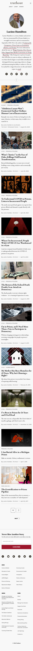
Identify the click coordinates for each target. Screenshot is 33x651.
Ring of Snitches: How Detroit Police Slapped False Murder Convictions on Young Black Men (16, 52)
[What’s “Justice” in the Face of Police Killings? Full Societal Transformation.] (16, 140)
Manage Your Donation (23, 603)
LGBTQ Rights (5, 578)
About (19, 596)
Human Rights (10, 367)
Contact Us (20, 634)
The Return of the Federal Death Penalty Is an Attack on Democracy (15, 287)
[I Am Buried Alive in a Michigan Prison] (16, 438)
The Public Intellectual (7, 616)
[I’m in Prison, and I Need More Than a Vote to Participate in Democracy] (16, 312)
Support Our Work (22, 606)
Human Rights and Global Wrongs (7, 608)
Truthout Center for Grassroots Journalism (23, 626)
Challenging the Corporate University (8, 626)
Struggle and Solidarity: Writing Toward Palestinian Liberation (8, 597)
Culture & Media (5, 568)
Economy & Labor (20, 568)
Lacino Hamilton (7, 125)
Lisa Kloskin (17, 125)
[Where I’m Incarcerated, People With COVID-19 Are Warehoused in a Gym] (16, 226)
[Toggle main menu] (31, 3)
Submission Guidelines (23, 613)
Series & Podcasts (6, 588)
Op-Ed (3, 151)
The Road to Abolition (7, 612)
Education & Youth (6, 571)
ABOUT (11, 6)
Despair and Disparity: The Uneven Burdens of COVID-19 (8, 603)
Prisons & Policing (13, 105)
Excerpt (3, 105)
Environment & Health (21, 571)
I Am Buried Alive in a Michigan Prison (15, 453)
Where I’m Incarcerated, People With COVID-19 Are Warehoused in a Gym (16, 243)
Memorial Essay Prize (22, 623)
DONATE (21, 6)
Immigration (19, 574)
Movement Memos (6, 619)
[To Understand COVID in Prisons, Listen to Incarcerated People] (16, 184)
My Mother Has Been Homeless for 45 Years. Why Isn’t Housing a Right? (16, 373)
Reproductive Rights (6, 584)
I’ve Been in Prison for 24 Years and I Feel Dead (14, 414)
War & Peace (19, 584)
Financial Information (22, 616)
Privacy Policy (21, 619)
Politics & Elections (20, 578)
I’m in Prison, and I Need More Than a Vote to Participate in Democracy (14, 329)
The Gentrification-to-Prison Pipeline (14, 490)
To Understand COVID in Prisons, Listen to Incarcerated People (16, 200)
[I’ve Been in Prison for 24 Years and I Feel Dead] (16, 398)
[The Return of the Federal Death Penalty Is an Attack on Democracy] (16, 270)
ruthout (15, 171)
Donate (19, 599)
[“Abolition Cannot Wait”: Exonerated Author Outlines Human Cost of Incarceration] (16, 94)
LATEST (16, 6)
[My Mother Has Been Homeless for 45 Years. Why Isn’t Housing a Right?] (16, 356)
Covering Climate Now (7, 630)
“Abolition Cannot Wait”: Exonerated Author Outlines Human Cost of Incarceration (14, 111)
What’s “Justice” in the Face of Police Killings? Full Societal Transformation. (14, 157)
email (19, 69)
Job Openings (21, 631)
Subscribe (20, 609)
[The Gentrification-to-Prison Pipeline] (16, 475)
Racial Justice (19, 581)
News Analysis (5, 486)
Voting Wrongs (5, 622)
